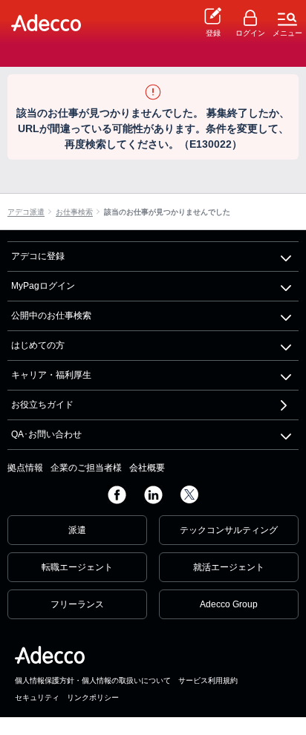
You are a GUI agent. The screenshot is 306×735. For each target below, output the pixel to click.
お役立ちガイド (42, 404)
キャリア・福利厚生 (51, 375)
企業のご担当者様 (86, 468)
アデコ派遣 (26, 213)
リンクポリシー (93, 697)
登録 (213, 33)
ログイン (250, 33)
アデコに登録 (38, 256)
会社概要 (147, 468)
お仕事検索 (74, 213)
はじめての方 (38, 345)
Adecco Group (229, 604)
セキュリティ (37, 697)
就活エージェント (228, 567)
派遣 (77, 530)
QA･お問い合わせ (46, 434)
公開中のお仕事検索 (51, 315)
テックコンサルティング (229, 530)
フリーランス (77, 604)
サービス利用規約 (208, 680)
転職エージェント (77, 567)
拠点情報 (25, 468)
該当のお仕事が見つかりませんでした (167, 213)
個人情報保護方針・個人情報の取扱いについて (93, 680)
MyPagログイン (43, 286)
